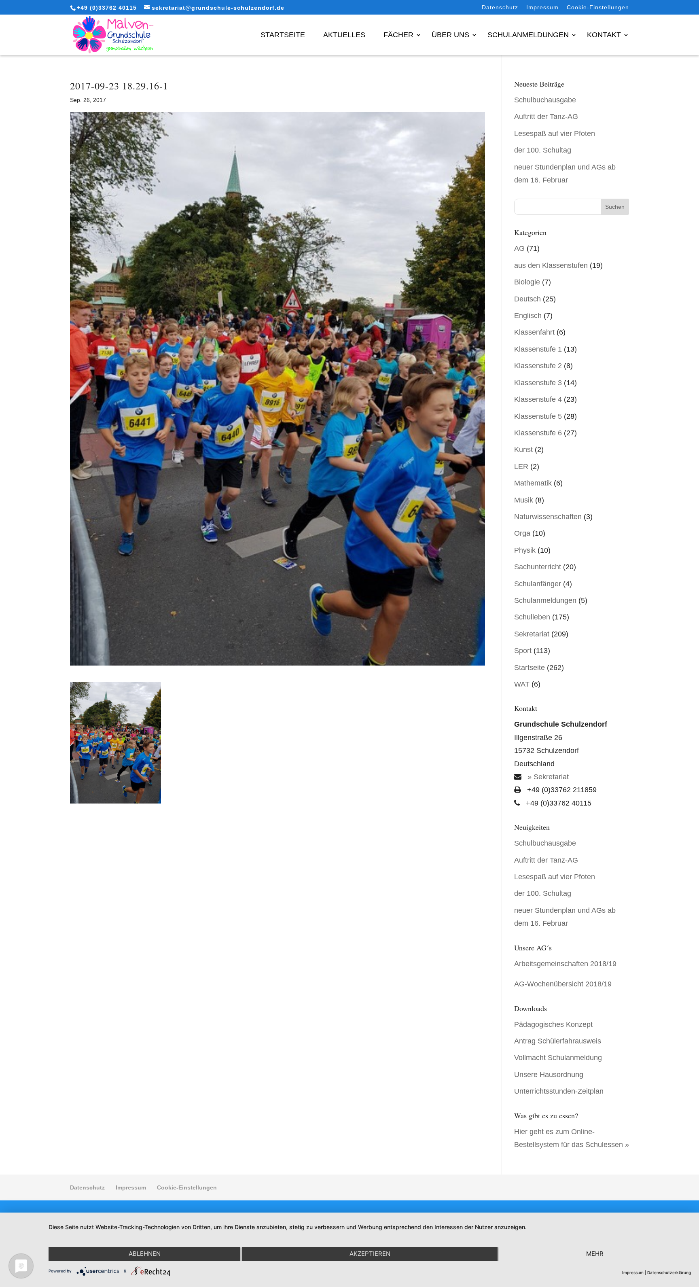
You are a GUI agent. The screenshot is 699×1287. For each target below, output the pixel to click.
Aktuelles (344, 35)
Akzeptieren (370, 1253)
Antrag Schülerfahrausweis (557, 1041)
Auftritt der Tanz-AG (546, 116)
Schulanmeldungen (528, 35)
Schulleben (532, 617)
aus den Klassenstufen (551, 265)
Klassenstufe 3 (538, 383)
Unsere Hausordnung (548, 1075)
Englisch (528, 316)
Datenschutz (500, 7)
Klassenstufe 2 (538, 366)
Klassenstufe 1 (538, 349)
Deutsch (527, 299)
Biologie (527, 282)
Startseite (283, 35)
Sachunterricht (537, 567)
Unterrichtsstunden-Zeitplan (559, 1091)
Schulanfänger (537, 584)
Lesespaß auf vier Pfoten (554, 133)
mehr (595, 1253)
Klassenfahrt (534, 332)
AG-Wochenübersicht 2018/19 (563, 984)
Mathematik (533, 483)
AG (519, 248)
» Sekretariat (547, 777)
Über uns (450, 35)
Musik (523, 500)
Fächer (398, 35)
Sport (523, 651)
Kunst (523, 449)
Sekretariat (531, 634)
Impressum (542, 7)
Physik (525, 550)
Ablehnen (145, 1253)
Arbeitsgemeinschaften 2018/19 (565, 964)
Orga (522, 533)
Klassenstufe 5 (538, 416)
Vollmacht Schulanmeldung (558, 1058)
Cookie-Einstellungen (598, 7)
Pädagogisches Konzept (553, 1024)
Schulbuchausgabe (545, 100)
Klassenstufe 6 (538, 433)
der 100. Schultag (542, 150)
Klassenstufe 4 (538, 399)
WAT (522, 684)
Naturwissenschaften (548, 517)
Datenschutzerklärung (669, 1272)
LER (521, 466)
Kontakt (604, 35)
